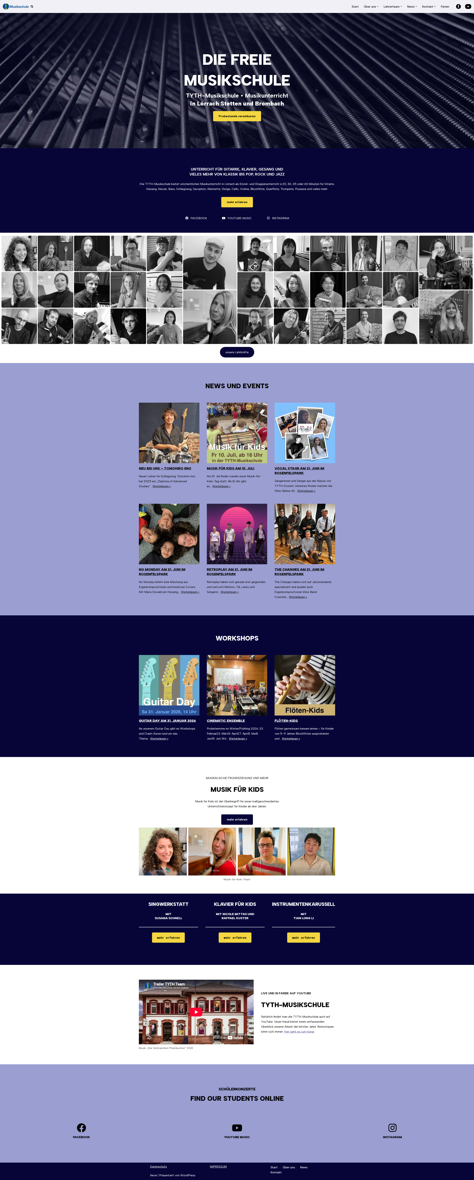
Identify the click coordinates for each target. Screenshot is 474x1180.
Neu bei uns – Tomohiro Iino (165, 468)
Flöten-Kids (286, 721)
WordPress (187, 1175)
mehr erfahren (237, 202)
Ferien (445, 6)
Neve (153, 1175)
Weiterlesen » (162, 486)
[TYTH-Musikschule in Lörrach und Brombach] (16, 6)
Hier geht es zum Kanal (299, 1031)
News (304, 1167)
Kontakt (276, 1172)
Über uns (289, 1167)
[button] (377, 6)
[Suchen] (32, 6)
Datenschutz (158, 1166)
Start (355, 6)
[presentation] (169, 433)
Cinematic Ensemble (226, 721)
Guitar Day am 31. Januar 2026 (167, 721)
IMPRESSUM (218, 1166)
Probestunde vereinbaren (237, 116)
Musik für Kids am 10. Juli (230, 468)
